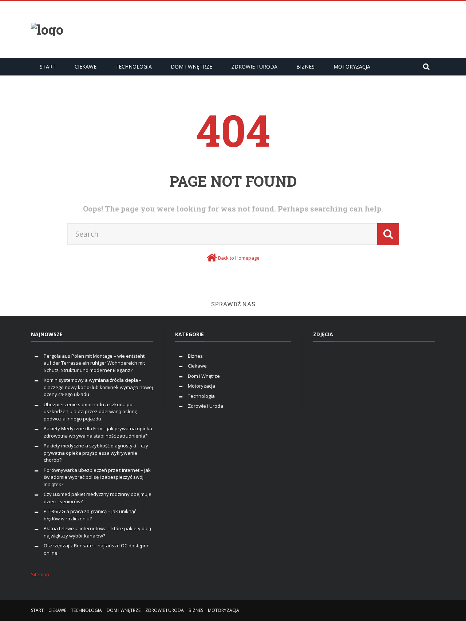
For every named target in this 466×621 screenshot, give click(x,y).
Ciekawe (85, 66)
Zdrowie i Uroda (254, 66)
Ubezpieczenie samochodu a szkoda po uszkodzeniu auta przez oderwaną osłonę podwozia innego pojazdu (90, 411)
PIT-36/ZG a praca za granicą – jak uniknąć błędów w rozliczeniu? (90, 515)
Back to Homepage (239, 258)
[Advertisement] (302, 28)
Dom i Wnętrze (191, 66)
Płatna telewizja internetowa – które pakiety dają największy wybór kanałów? (97, 532)
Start (48, 66)
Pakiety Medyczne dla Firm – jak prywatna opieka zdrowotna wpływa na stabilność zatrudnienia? (98, 432)
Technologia (133, 66)
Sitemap (40, 574)
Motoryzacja (351, 66)
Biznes (305, 66)
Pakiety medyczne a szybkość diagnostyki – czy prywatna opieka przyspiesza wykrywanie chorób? (96, 452)
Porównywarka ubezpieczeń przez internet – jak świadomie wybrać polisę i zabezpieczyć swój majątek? (97, 477)
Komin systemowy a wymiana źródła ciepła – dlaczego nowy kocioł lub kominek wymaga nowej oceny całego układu (98, 387)
